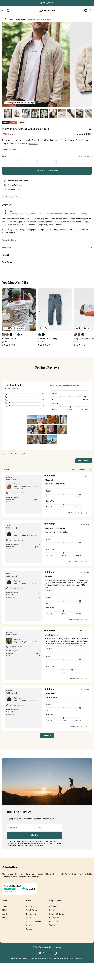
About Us (29, 906)
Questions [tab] (20, 454)
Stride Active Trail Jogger (48, 339)
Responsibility (31, 914)
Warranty (52, 925)
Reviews (29, 925)
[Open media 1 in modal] (65, 26)
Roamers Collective (33, 921)
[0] (85, 10)
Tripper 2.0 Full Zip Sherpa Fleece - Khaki (26, 642)
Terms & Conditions (15, 958)
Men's (11, 19)
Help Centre (54, 906)
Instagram (6, 906)
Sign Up (34, 835)
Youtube (5, 914)
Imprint (49, 958)
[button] (84, 134)
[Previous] (4, 311)
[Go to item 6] (53, 113)
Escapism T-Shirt (9, 339)
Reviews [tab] (7, 454)
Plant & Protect (31, 910)
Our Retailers (54, 918)
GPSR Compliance (58, 958)
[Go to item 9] (80, 113)
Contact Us (53, 921)
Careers (29, 929)
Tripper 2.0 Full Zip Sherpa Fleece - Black (26, 535)
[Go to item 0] (8, 113)
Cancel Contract (79, 958)
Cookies (34, 958)
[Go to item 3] (26, 113)
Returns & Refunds (56, 914)
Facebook (5, 918)
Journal (28, 918)
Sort (73, 469)
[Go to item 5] (44, 113)
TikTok (4, 910)
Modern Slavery (68, 958)
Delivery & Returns (13, 197)
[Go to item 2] (17, 113)
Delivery (52, 910)
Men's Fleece (20, 19)
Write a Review (85, 461)
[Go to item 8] (71, 113)
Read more (33, 144)
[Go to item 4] (35, 113)
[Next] (33, 311)
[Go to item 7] (62, 113)
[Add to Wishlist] (90, 129)
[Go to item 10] (89, 113)
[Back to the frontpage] (5, 19)
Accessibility (42, 958)
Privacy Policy (27, 958)
